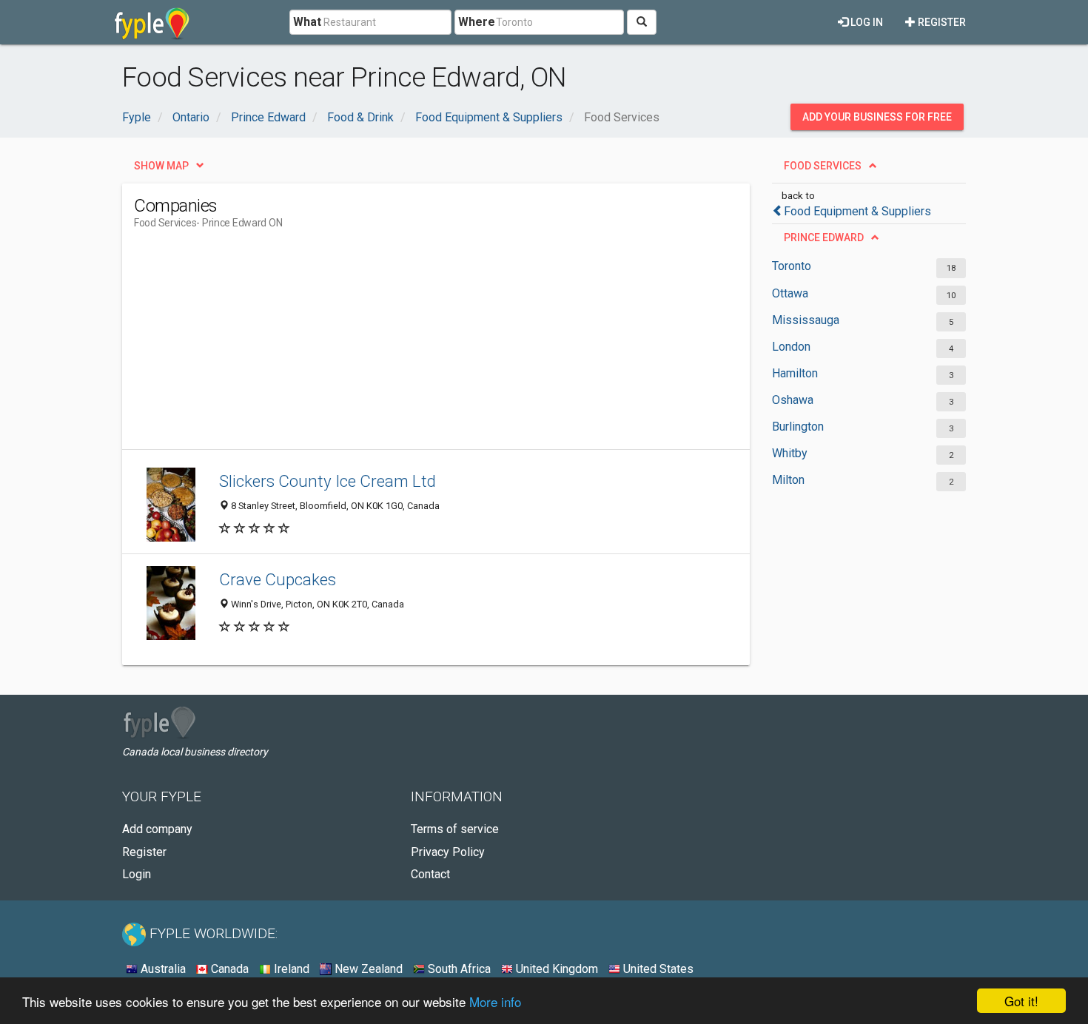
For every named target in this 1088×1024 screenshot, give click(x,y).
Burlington (798, 427)
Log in (865, 22)
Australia (162, 969)
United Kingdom (555, 969)
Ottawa (790, 293)
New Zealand (367, 969)
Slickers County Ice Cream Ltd (327, 481)
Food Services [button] (823, 166)
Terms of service (455, 829)
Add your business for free (877, 117)
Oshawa (792, 400)
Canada (228, 969)
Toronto (791, 266)
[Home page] (152, 22)
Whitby (789, 453)
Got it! (1021, 1000)
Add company (157, 829)
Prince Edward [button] (824, 237)
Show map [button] (161, 166)
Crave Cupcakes (277, 579)
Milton (788, 480)
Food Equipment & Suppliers (857, 211)
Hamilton (795, 373)
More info (495, 1001)
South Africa (458, 969)
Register (941, 22)
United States (657, 969)
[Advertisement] (403, 345)
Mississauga (805, 320)
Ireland (290, 969)
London (791, 347)
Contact (430, 874)
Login (136, 874)
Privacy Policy (448, 852)
